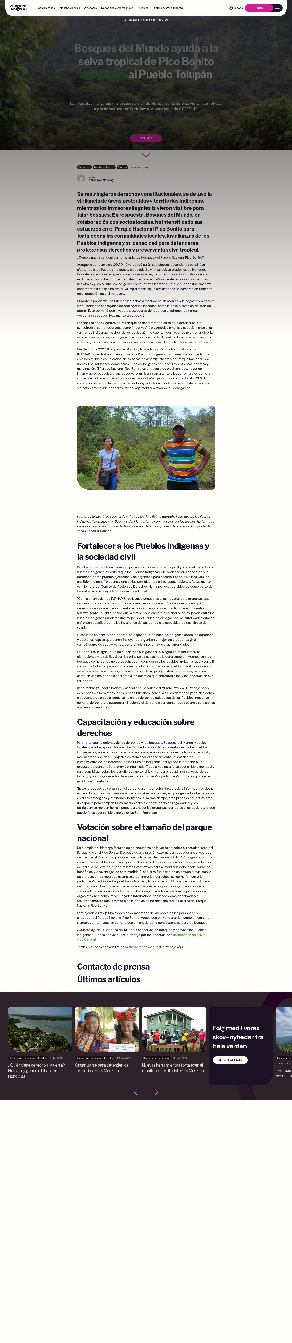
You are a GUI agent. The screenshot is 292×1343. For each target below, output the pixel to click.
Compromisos (46, 8)
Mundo (122, 167)
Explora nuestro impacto (168, 8)
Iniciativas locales (69, 8)
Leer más (146, 138)
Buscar (259, 8)
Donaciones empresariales (117, 8)
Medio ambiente (104, 167)
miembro (131, 947)
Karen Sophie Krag (101, 180)
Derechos (84, 167)
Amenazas (90, 8)
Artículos (143, 8)
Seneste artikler (230, 1059)
